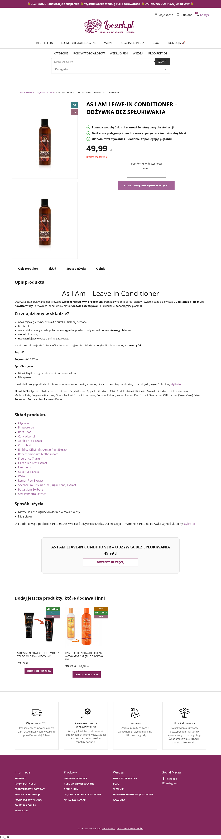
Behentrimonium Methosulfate (38, 454)
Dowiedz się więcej (110, 562)
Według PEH (119, 53)
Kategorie (61, 53)
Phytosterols (26, 427)
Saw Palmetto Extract (32, 494)
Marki (108, 42)
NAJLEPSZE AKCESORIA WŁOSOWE (82, 794)
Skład (52, 269)
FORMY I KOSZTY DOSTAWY (30, 789)
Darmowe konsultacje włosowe (133, 794)
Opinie (100, 269)
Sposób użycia (76, 269)
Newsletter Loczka (125, 778)
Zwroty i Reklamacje (27, 794)
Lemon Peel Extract (30, 480)
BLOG (116, 784)
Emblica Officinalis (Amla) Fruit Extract (42, 449)
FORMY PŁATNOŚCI (25, 784)
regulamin (108, 828)
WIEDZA (138, 53)
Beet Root (24, 432)
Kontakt (20, 778)
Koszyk (202, 15)
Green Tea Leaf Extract (32, 463)
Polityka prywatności (28, 800)
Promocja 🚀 (176, 42)
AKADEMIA (119, 800)
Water (22, 476)
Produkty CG (157, 53)
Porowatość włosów (89, 53)
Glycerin (23, 423)
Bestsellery (44, 42)
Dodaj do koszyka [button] (38, 671)
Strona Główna (27, 92)
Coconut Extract (28, 472)
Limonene (24, 467)
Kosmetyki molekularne (78, 42)
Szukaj (162, 62)
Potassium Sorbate (30, 489)
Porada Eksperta (132, 42)
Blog (155, 42)
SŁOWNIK (118, 789)
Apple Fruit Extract (30, 441)
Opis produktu (28, 269)
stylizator (176, 384)
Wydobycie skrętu (46, 92)
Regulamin (21, 810)
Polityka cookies (25, 805)
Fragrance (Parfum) (30, 458)
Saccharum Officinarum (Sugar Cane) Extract (47, 485)
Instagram (171, 783)
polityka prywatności (130, 828)
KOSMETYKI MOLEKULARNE (79, 784)
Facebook (171, 778)
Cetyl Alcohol (26, 436)
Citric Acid (24, 445)
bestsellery (71, 789)
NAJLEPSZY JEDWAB (75, 800)
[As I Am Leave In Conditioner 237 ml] (45, 139)
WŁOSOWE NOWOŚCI (75, 778)
